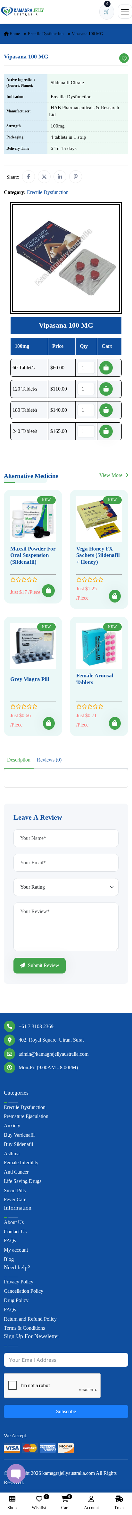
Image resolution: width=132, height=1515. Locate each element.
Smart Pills (15, 1190)
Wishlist (39, 1503)
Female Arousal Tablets (94, 679)
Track (119, 1507)
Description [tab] (18, 759)
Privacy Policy (18, 1281)
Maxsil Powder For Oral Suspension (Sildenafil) (33, 555)
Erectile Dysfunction (46, 33)
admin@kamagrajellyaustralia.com (53, 1054)
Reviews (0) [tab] (49, 759)
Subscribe (66, 1411)
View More (111, 475)
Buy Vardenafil (19, 1135)
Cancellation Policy (23, 1291)
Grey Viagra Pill (29, 679)
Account (91, 1507)
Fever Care (15, 1199)
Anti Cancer (16, 1172)
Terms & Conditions (24, 1328)
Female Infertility (21, 1162)
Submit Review (43, 965)
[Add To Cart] (48, 590)
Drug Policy (16, 1300)
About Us (14, 1222)
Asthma (12, 1153)
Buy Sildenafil (18, 1144)
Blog (9, 1259)
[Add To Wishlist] (124, 58)
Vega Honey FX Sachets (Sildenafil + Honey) (98, 555)
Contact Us (15, 1231)
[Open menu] (125, 11)
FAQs (10, 1240)
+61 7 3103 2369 (36, 1026)
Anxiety (12, 1125)
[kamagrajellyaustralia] (22, 11)
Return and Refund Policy (30, 1319)
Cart (65, 1503)
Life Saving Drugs (22, 1181)
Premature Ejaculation (26, 1116)
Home (14, 33)
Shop (12, 1507)
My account (16, 1250)
